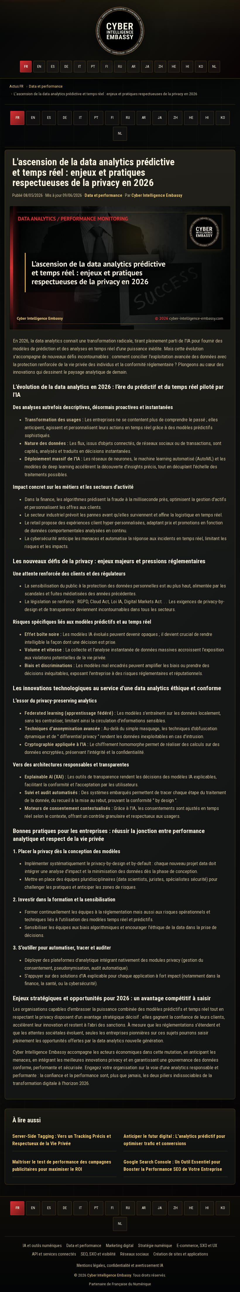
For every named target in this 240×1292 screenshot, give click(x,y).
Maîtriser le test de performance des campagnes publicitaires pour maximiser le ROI (61, 1165)
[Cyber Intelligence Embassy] (120, 31)
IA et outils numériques (42, 1245)
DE (66, 66)
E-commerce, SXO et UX (197, 1245)
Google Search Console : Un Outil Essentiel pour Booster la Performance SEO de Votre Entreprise (173, 1165)
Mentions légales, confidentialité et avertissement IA (120, 1265)
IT (79, 66)
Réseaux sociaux (134, 1254)
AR (133, 66)
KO (201, 66)
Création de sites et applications (180, 1254)
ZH (160, 66)
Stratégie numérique (155, 1245)
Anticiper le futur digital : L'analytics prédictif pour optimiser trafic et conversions (174, 1140)
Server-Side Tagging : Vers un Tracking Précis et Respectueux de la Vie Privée (61, 1140)
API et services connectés (54, 1254)
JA (147, 66)
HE (174, 66)
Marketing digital (119, 1245)
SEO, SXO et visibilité (98, 1254)
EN (39, 66)
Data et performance (103, 195)
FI (106, 66)
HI (187, 66)
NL (214, 66)
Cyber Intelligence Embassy (109, 1275)
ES (52, 66)
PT (93, 66)
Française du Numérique (131, 1283)
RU (120, 66)
